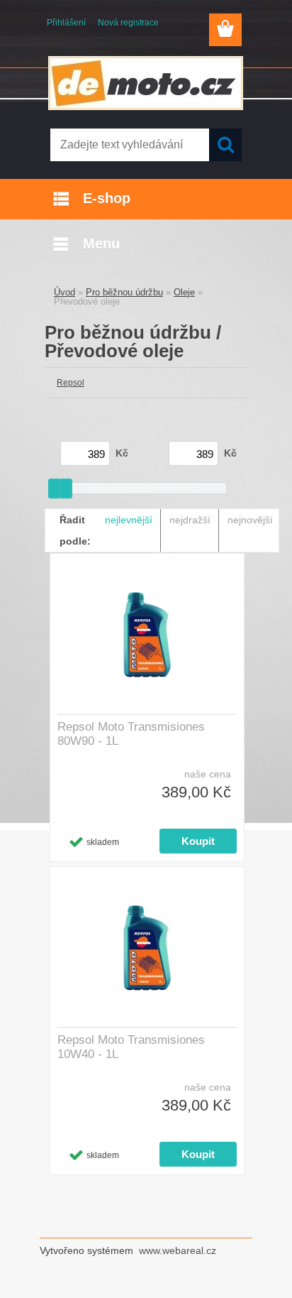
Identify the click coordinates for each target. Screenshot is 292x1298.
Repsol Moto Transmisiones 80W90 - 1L (131, 734)
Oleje (184, 292)
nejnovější (250, 519)
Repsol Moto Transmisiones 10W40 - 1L (131, 1047)
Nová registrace (128, 23)
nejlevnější (128, 519)
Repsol (70, 383)
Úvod (64, 292)
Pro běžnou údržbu (124, 292)
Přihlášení (66, 23)
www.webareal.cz (177, 1250)
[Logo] (145, 83)
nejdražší (189, 519)
